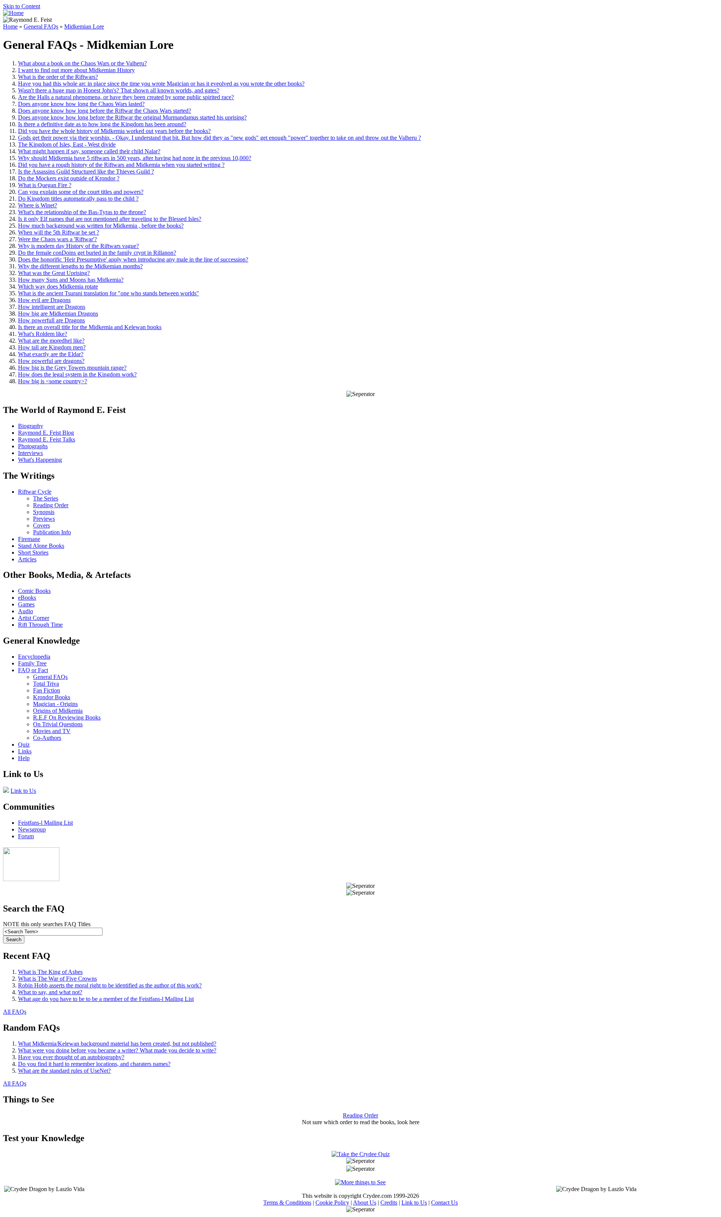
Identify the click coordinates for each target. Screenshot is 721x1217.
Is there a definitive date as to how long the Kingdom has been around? (102, 124)
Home (10, 26)
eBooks (27, 597)
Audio (25, 611)
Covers (41, 525)
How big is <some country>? (52, 381)
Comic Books (34, 591)
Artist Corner (33, 618)
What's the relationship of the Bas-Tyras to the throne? (82, 212)
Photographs (33, 446)
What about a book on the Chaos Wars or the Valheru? (82, 63)
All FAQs (14, 1011)
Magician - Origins (55, 704)
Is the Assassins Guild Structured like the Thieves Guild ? (86, 171)
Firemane (29, 539)
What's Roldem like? (42, 334)
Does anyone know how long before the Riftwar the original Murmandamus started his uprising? (132, 117)
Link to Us (23, 791)
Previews (44, 519)
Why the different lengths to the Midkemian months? (80, 266)
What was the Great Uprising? (54, 273)
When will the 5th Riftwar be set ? (58, 232)
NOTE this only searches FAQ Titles (47, 924)
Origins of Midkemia (58, 711)
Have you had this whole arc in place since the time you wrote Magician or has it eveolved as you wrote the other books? (161, 83)
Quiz (24, 744)
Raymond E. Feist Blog (46, 432)
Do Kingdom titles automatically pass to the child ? (78, 198)
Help (24, 758)
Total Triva (46, 683)
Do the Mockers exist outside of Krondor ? (68, 178)
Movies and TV (52, 731)
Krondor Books (51, 697)
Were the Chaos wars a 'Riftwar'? (57, 239)
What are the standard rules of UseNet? (64, 1070)
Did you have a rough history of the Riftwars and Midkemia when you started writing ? (121, 165)
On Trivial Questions (58, 724)
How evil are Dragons (44, 300)
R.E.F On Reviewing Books (67, 717)
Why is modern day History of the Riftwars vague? (78, 246)
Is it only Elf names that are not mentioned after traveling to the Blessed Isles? (109, 219)
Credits (388, 1202)
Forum (26, 836)
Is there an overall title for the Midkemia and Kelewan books (89, 327)
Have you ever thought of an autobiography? (71, 1057)
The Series (45, 498)
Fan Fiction (46, 690)
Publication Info (52, 532)
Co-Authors (47, 738)
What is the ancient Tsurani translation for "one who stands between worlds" (108, 293)
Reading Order (50, 505)
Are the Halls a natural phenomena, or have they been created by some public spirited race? (126, 97)
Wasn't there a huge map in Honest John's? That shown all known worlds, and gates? (118, 90)
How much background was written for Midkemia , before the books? (101, 225)
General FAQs (41, 26)
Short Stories (33, 552)
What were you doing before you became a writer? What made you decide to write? (117, 1050)
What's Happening (40, 460)
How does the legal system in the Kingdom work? (77, 374)
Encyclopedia (34, 656)
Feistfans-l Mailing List (45, 822)
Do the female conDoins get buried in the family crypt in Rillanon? (97, 252)
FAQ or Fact (33, 670)
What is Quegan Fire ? (44, 185)
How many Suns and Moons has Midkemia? (71, 280)
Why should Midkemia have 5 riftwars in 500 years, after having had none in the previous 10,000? (134, 158)
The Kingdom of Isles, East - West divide (67, 144)
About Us (364, 1202)
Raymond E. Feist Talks (46, 439)
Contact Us (444, 1202)
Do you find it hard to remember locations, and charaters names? (94, 1064)
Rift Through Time (40, 624)
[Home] (13, 13)
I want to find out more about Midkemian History (76, 70)
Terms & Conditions (287, 1202)
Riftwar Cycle (34, 491)
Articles (27, 559)
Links (25, 751)
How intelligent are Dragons (51, 307)
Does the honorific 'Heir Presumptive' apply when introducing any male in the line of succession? (133, 259)
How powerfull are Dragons (51, 320)
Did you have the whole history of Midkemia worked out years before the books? (114, 131)
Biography (30, 426)
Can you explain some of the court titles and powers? (80, 192)
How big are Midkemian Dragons (58, 313)
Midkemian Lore (84, 26)
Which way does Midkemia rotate (58, 286)
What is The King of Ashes (50, 972)
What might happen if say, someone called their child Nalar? (89, 151)
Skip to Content (21, 6)
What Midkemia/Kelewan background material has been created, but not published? (117, 1043)
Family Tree (32, 663)
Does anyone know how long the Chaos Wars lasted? (81, 104)
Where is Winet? (37, 205)
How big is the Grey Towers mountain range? (72, 367)
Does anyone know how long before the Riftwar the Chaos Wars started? (104, 110)
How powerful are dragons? (51, 361)
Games (26, 604)
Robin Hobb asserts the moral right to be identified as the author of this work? (110, 985)
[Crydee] (31, 879)
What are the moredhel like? (51, 340)
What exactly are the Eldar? (50, 354)
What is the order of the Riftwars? (58, 77)
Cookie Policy (332, 1202)
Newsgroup (32, 829)
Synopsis (43, 512)
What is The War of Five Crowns (57, 978)
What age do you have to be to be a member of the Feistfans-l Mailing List (106, 999)
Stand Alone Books (41, 546)
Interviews (30, 453)
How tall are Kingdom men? (52, 347)
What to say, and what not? (50, 992)
